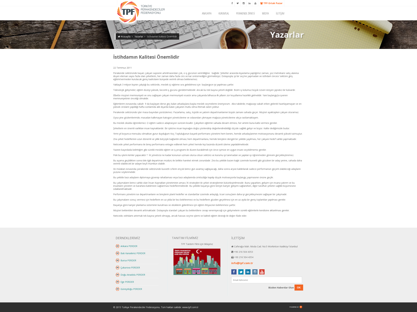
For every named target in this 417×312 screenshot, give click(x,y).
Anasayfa (125, 36)
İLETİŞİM (280, 13)
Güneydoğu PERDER (131, 289)
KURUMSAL (224, 13)
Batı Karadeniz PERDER (133, 253)
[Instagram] (243, 3)
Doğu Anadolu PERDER (133, 274)
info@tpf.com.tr (242, 263)
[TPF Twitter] (238, 3)
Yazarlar (139, 36)
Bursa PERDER (128, 260)
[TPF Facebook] (232, 3)
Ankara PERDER (129, 246)
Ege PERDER (127, 281)
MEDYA (265, 13)
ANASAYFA (206, 13)
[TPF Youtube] (255, 3)
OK (299, 287)
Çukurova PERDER (130, 267)
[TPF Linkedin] (249, 3)
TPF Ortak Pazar (272, 3)
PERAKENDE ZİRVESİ (245, 13)
